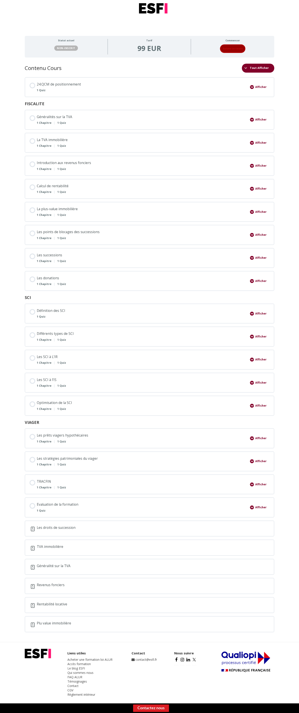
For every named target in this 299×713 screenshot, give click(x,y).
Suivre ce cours (233, 48)
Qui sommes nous (80, 673)
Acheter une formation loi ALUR (90, 659)
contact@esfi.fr (146, 659)
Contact (73, 686)
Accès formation (79, 664)
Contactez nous (151, 708)
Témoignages (77, 681)
